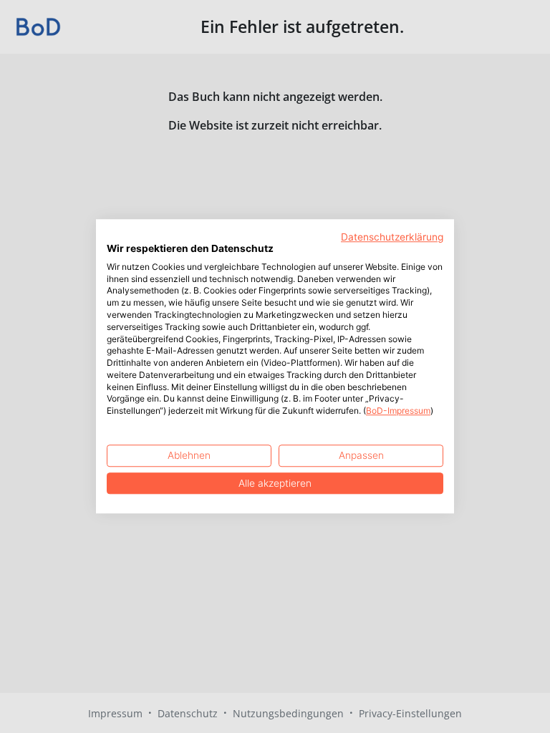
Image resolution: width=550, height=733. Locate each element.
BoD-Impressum (398, 411)
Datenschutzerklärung (392, 237)
